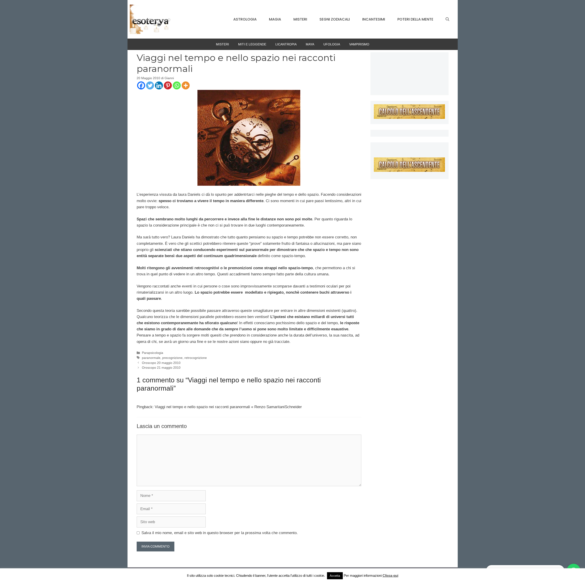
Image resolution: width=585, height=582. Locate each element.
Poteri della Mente (415, 19)
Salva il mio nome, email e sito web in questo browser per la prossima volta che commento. (219, 533)
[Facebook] (141, 85)
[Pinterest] (168, 85)
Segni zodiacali (334, 19)
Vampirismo (359, 44)
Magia (275, 19)
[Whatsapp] (177, 85)
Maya (310, 44)
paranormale (151, 358)
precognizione (172, 358)
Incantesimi (373, 19)
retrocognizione (195, 358)
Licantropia (286, 44)
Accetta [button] (335, 575)
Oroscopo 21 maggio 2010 (161, 367)
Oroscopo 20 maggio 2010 (161, 363)
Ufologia (331, 44)
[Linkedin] (159, 85)
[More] (186, 85)
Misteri (300, 19)
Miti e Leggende (252, 44)
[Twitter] (150, 85)
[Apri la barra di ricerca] (447, 19)
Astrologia (245, 19)
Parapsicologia (152, 353)
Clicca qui (390, 575)
